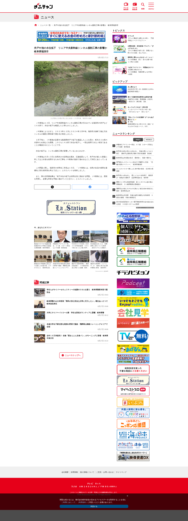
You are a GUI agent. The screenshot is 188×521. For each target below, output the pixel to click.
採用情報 (74, 472)
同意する (94, 506)
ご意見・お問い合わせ (105, 472)
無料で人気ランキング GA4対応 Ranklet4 (144, 207)
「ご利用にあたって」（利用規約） (74, 502)
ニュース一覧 (45, 25)
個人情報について (87, 472)
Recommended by (99, 271)
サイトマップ (121, 472)
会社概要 (65, 472)
